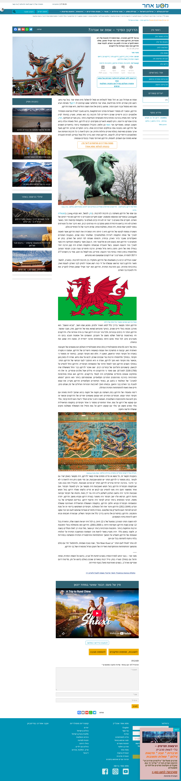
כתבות (152, 20)
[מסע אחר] (155, 6)
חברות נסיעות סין (160, 58)
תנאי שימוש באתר (121, 740)
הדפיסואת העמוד (131, 71)
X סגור (176, 730)
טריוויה (159, 16)
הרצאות (79, 11)
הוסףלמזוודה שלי (114, 71)
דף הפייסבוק (72, 16)
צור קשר (125, 731)
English (126, 728)
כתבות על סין (162, 41)
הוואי (108, 125)
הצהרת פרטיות (123, 756)
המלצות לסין (162, 47)
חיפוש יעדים (42, 11)
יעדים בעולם (162, 11)
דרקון (122, 56)
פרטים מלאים (32, 222)
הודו (60, 118)
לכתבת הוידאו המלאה (97, 642)
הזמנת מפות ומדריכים (50, 16)
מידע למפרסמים (122, 737)
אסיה (160, 20)
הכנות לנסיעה (137, 16)
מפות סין (164, 53)
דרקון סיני (114, 56)
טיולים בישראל (146, 11)
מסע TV (166, 16)
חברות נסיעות (115, 16)
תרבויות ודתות (162, 84)
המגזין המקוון (82, 16)
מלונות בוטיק (93, 16)
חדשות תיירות (126, 16)
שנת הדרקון (122, 59)
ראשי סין (155, 29)
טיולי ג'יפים (63, 16)
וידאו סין (164, 64)
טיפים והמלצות (82, 737)
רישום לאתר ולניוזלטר (26, 4)
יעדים (86, 728)
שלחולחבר (123, 71)
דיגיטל (86, 753)
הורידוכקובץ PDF (103, 71)
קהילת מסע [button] (130, 11)
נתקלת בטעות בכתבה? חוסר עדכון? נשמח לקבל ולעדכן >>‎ (110, 573)
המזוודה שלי (39, 4)
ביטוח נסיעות (37, 16)
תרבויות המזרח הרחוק (158, 79)
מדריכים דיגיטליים (149, 16)
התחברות (55, 4)
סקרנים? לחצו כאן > (164, 771)
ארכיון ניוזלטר (123, 747)
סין (156, 20)
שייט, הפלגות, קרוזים (80, 750)
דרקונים (106, 56)
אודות (126, 734)
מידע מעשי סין (161, 36)
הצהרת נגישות (123, 753)
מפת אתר (125, 750)
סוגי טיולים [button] (116, 11)
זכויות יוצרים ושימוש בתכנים (117, 759)
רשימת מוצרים (123, 743)
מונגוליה (61, 213)
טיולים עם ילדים (82, 747)
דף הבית (166, 20)
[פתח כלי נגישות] (2, 10)
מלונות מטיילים (104, 16)
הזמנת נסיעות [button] (67, 11)
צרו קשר (15, 4)
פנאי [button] (105, 11)
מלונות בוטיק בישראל (80, 734)
